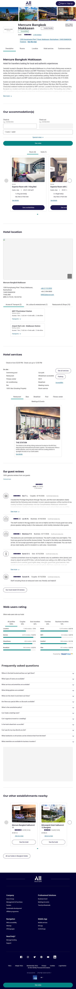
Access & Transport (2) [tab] (14, 304)
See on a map (19, 836)
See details (19, 454)
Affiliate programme (12, 911)
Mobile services (42, 922)
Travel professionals (44, 905)
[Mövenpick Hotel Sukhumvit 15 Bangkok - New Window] (53, 813)
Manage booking (11, 940)
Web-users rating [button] (14, 607)
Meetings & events (43, 902)
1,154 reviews (37, 35)
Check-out (44, 121)
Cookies (52, 965)
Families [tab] (48, 623)
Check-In (8, 121)
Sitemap (8, 926)
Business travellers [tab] (61, 623)
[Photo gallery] (38, 14)
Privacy (44, 965)
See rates (38, 985)
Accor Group (10, 899)
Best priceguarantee (69, 25)
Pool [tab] (46, 397)
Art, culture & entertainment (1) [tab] (37, 304)
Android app (42, 929)
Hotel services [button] (12, 354)
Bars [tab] (27, 397)
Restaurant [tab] (17, 397)
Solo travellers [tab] (35, 623)
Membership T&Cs (32, 965)
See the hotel (23, 842)
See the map (32, 42)
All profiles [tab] (11, 623)
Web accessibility (11, 922)
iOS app (40, 926)
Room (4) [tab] (32, 152)
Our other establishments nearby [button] (25, 795)
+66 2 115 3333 (46, 288)
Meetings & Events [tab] (38, 401)
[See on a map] (38, 259)
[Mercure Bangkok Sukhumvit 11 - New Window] (24, 813)
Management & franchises (14, 902)
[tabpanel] (38, 186)
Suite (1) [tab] (44, 152)
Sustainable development (14, 908)
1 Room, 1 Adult (10, 132)
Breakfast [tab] (37, 397)
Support (8, 943)
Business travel (42, 899)
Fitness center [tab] (58, 397)
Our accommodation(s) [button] (18, 111)
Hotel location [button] (12, 232)
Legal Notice (62, 965)
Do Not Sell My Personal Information (39, 967)
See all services (63, 371)
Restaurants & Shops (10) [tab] (61, 304)
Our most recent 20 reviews (15, 590)
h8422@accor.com (47, 295)
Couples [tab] (22, 623)
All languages (10, 929)
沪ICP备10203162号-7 (44, 973)
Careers (8, 905)
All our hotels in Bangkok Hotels (17, 856)
